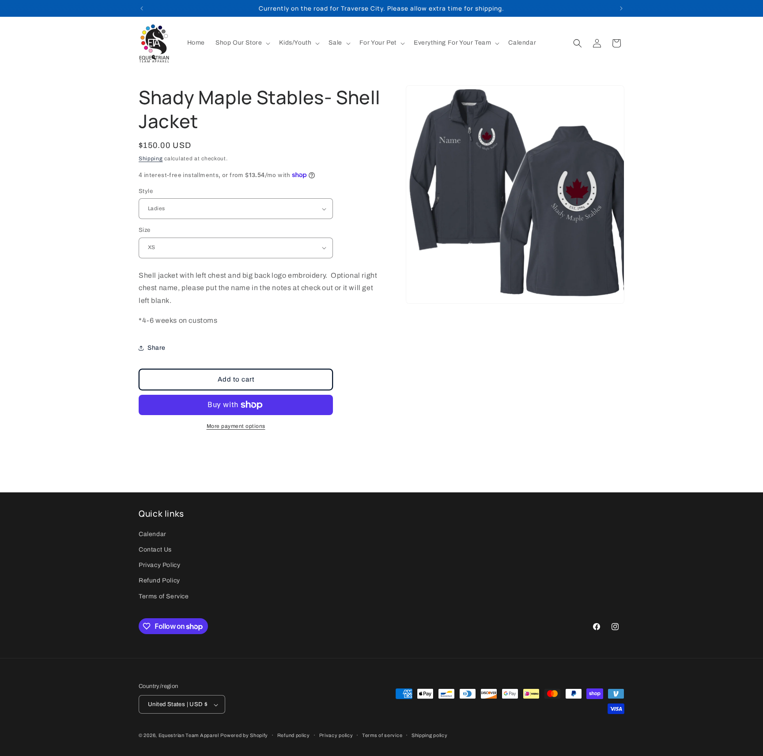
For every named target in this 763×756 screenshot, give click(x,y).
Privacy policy (336, 735)
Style (146, 191)
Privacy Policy (159, 565)
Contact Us (155, 549)
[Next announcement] (621, 8)
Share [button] (156, 347)
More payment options (236, 426)
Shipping (151, 158)
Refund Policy (159, 581)
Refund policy (293, 735)
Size (145, 230)
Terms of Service (164, 596)
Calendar (152, 534)
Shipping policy (430, 735)
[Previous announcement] (141, 8)
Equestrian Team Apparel (189, 735)
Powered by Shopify (244, 735)
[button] (242, 43)
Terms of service (382, 735)
